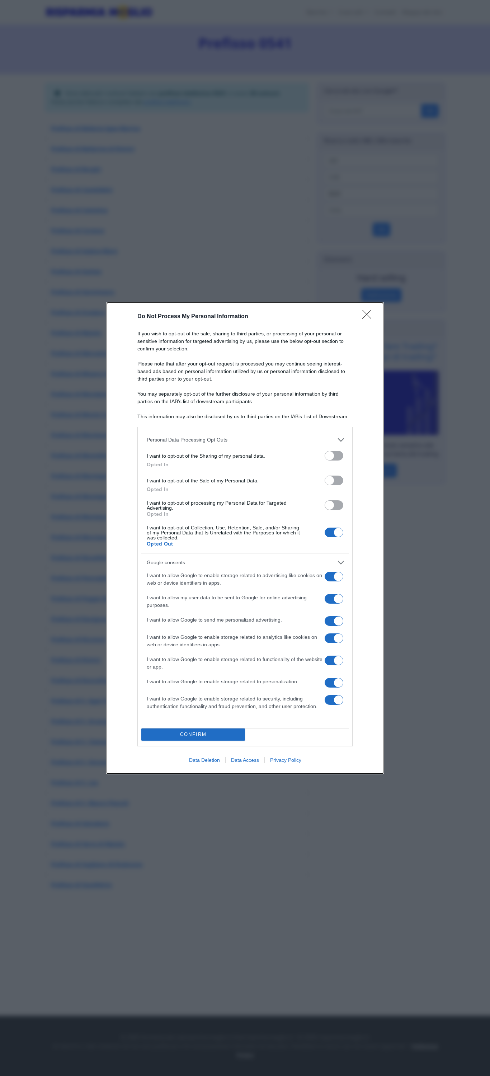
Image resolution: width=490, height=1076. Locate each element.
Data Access (245, 760)
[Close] (369, 317)
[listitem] (245, 440)
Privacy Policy (285, 760)
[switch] (334, 456)
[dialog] (245, 538)
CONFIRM (193, 734)
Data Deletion (204, 760)
